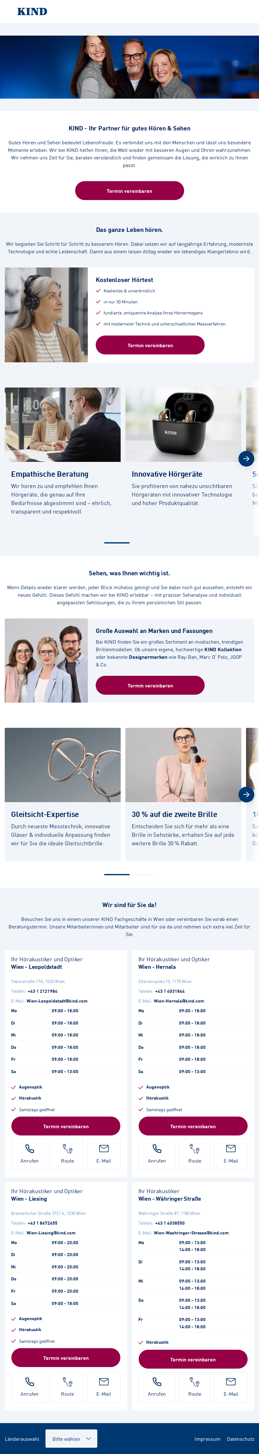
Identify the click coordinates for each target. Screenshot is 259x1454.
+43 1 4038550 (170, 1223)
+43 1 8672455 (42, 1223)
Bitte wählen (63, 1435)
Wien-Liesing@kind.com (51, 1232)
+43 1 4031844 (170, 991)
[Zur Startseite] (129, 11)
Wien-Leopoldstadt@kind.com (57, 1000)
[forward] (246, 459)
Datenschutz (240, 1438)
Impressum (207, 1438)
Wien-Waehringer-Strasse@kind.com (191, 1232)
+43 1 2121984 (42, 991)
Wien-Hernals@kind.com (179, 1000)
